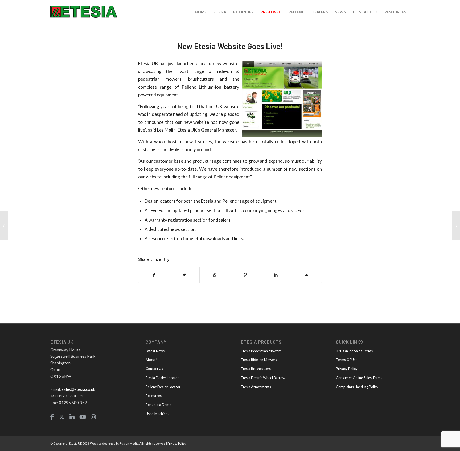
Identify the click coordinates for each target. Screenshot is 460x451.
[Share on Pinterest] (245, 275)
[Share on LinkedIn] (276, 275)
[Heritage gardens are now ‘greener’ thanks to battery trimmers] (4, 225)
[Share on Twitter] (184, 275)
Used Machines (157, 414)
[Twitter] (62, 417)
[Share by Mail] (306, 275)
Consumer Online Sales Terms (359, 378)
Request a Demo (158, 405)
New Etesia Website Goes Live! (230, 46)
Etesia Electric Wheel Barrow (263, 378)
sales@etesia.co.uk (78, 389)
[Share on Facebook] (153, 275)
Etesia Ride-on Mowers (259, 359)
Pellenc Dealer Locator (163, 387)
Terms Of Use (346, 359)
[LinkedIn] (72, 417)
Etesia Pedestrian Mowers (261, 351)
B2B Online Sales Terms (354, 351)
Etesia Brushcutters (256, 369)
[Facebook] (52, 417)
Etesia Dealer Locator (162, 378)
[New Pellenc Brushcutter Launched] (456, 225)
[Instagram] (93, 417)
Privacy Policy (347, 369)
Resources (154, 395)
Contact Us (154, 369)
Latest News (155, 351)
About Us (153, 359)
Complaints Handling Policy (357, 387)
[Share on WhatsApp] (215, 275)
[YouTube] (82, 417)
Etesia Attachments (256, 387)
